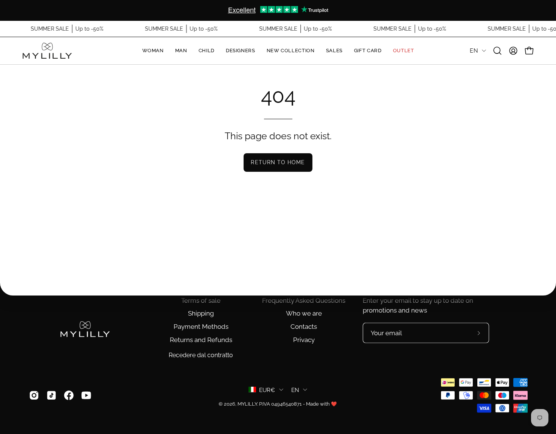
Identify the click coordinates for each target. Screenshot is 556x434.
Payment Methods (201, 326)
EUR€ (267, 389)
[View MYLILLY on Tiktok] (51, 395)
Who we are (304, 313)
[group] (278, 10)
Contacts (303, 326)
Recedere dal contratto (201, 355)
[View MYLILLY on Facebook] (69, 395)
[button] (497, 51)
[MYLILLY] (47, 51)
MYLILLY (247, 403)
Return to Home (278, 162)
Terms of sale (201, 300)
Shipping (201, 313)
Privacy (304, 340)
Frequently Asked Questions (303, 300)
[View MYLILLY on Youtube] (86, 395)
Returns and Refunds (201, 340)
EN (474, 50)
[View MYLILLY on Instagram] (34, 395)
